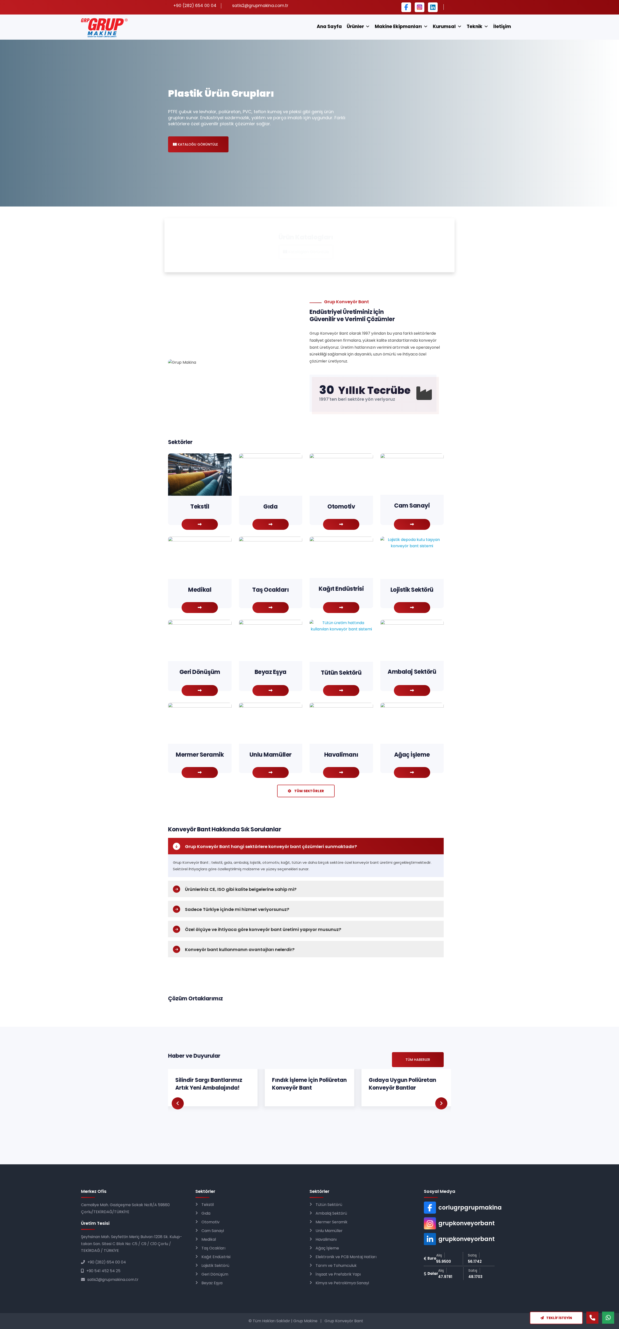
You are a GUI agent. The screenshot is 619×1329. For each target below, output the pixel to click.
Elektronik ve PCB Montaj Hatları (346, 1257)
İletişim (502, 26)
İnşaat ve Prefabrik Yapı (338, 1274)
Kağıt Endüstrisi (215, 1257)
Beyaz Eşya (211, 1283)
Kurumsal (444, 26)
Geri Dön (24, 664)
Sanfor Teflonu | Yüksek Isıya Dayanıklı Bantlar (400, 1084)
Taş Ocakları (213, 1248)
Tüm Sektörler (309, 791)
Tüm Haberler (417, 1059)
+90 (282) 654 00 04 (106, 1262)
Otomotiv (210, 1222)
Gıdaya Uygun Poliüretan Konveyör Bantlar (209, 1084)
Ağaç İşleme (327, 1248)
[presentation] (178, 1103)
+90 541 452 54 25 (103, 1271)
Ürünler (355, 26)
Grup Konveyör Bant (343, 1321)
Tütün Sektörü (329, 1204)
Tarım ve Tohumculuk (336, 1265)
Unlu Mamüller (329, 1230)
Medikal (208, 1239)
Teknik (474, 26)
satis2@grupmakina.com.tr (260, 5)
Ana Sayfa (329, 26)
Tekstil (207, 1204)
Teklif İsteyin (559, 1317)
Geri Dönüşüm (214, 1274)
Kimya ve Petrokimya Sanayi (342, 1283)
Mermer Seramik (331, 1222)
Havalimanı (326, 1239)
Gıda (205, 1213)
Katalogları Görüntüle (308, 252)
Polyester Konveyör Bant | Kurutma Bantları (306, 1084)
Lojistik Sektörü (215, 1265)
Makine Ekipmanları (398, 26)
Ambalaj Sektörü (331, 1213)
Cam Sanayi (212, 1230)
